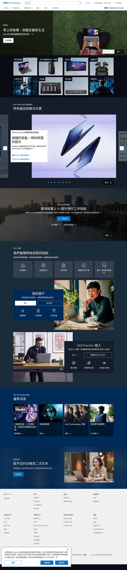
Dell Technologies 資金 (40, 525)
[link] (98, 3)
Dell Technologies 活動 (75, 424)
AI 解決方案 (18, 79)
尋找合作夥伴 (68, 518)
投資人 (36, 529)
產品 (5, 522)
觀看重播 (17, 433)
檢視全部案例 (68, 225)
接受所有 (61, 562)
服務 (5, 529)
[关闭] (68, 549)
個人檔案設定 (38, 505)
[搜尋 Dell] (80, 2)
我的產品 (36, 508)
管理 (13, 562)
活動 (94, 522)
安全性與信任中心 (98, 529)
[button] (88, 3)
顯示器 (67, 60)
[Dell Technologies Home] (12, 3)
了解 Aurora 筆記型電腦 (20, 159)
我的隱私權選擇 (77, 555)
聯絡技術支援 (68, 501)
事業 (35, 522)
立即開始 (18, 474)
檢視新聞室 (45, 424)
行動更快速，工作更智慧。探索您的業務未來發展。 (25, 427)
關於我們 (36, 518)
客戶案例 (36, 543)
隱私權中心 (96, 525)
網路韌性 (94, 79)
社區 (94, 498)
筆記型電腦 (18, 60)
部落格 (95, 518)
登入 (25, 303)
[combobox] (53, 3)
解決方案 (7, 525)
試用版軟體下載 (98, 533)
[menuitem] (16, 8)
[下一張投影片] (112, 52)
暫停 (118, 51)
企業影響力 (37, 540)
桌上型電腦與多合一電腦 (48, 60)
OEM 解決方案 (68, 522)
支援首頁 (66, 498)
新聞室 (36, 533)
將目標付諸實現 (97, 424)
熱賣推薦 (7, 533)
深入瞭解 (54, 225)
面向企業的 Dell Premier (116, 8)
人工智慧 (7, 518)
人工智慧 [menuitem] (6, 8)
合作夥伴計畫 (68, 525)
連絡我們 (96, 501)
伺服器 (42, 79)
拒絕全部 (47, 562)
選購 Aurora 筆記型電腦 (20, 155)
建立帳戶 (49, 303)
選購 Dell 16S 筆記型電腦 (14, 47)
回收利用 (36, 536)
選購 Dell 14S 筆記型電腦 (14, 41)
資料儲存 (68, 79)
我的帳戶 (36, 498)
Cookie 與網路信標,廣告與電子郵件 (101, 555)
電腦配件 (94, 60)
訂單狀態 (36, 501)
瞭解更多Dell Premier (98, 355)
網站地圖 (7, 498)
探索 (41, 433)
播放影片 (65, 218)
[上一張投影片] (105, 52)
